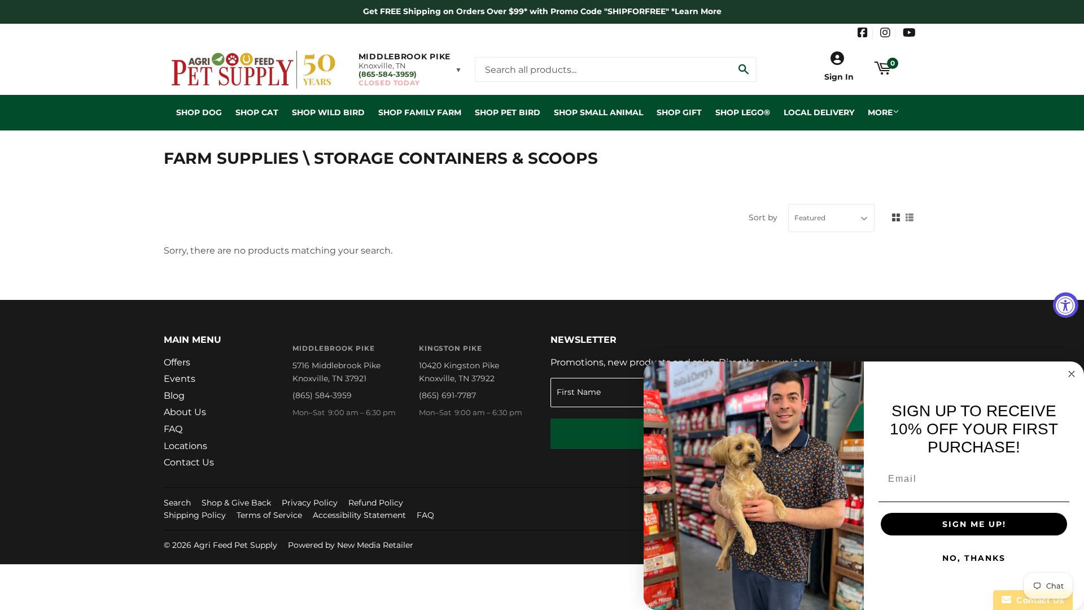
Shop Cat (256, 112)
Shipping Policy (195, 515)
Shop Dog (199, 112)
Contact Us (189, 462)
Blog (174, 395)
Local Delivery (819, 112)
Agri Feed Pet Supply (235, 545)
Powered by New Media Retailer (350, 545)
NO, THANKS (974, 558)
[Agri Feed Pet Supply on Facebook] (863, 33)
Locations (185, 446)
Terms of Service (269, 515)
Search (177, 502)
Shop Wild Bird (328, 112)
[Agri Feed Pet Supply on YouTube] (909, 33)
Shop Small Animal (598, 112)
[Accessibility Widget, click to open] (1065, 305)
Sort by (763, 217)
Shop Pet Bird (507, 112)
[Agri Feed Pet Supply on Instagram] (885, 33)
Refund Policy (375, 502)
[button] (410, 69)
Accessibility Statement (359, 515)
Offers (177, 362)
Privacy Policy (310, 502)
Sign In (839, 76)
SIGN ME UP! (974, 524)
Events (179, 378)
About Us (185, 412)
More (880, 112)
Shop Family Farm (419, 112)
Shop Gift (679, 112)
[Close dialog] (1071, 374)
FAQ (173, 429)
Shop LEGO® (742, 112)
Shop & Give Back (236, 502)
